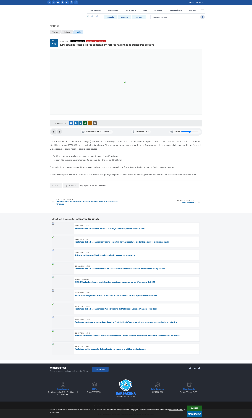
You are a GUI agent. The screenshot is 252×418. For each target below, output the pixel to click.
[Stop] (59, 131)
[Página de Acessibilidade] (76, 2)
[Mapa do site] (72, 2)
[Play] (53, 131)
